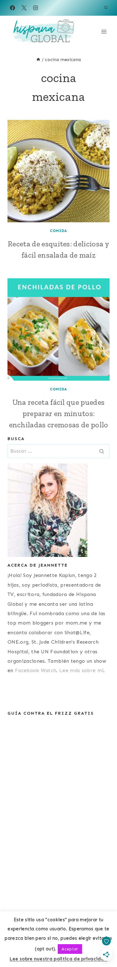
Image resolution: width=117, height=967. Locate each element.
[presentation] (58, 171)
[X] (24, 8)
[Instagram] (36, 8)
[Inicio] (38, 59)
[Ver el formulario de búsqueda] (106, 8)
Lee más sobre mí (81, 670)
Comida (58, 231)
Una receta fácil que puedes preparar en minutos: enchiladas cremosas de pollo (58, 413)
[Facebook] (12, 8)
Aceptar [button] (69, 949)
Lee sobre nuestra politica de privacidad (59, 959)
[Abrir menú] (104, 31)
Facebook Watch (35, 670)
